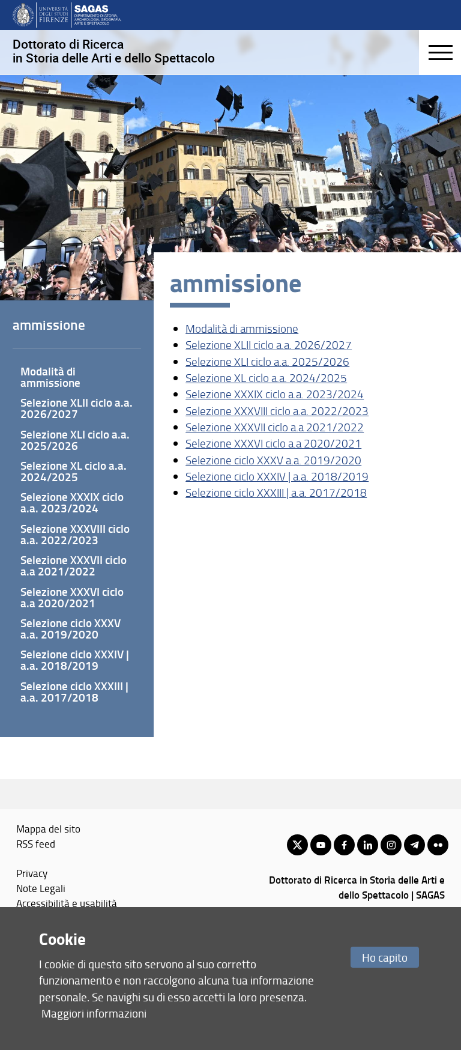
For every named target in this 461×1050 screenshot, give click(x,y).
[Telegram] (414, 844)
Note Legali (40, 888)
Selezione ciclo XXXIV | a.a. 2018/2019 (277, 476)
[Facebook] (344, 844)
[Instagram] (391, 844)
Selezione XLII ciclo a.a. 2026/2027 (268, 345)
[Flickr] (437, 844)
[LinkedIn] (367, 844)
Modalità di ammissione (241, 328)
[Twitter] (297, 844)
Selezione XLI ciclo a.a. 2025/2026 (267, 361)
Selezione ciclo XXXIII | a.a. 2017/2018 (276, 492)
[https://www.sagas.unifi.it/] (67, 14)
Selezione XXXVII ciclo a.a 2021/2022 (274, 427)
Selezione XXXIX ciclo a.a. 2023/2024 (274, 394)
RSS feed (35, 843)
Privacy (31, 873)
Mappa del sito (48, 828)
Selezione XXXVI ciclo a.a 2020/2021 (273, 443)
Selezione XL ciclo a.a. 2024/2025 (266, 378)
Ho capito (385, 957)
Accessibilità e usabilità (66, 903)
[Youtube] (320, 844)
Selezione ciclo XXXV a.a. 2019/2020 (273, 460)
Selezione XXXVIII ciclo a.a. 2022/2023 (277, 411)
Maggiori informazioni (93, 1013)
